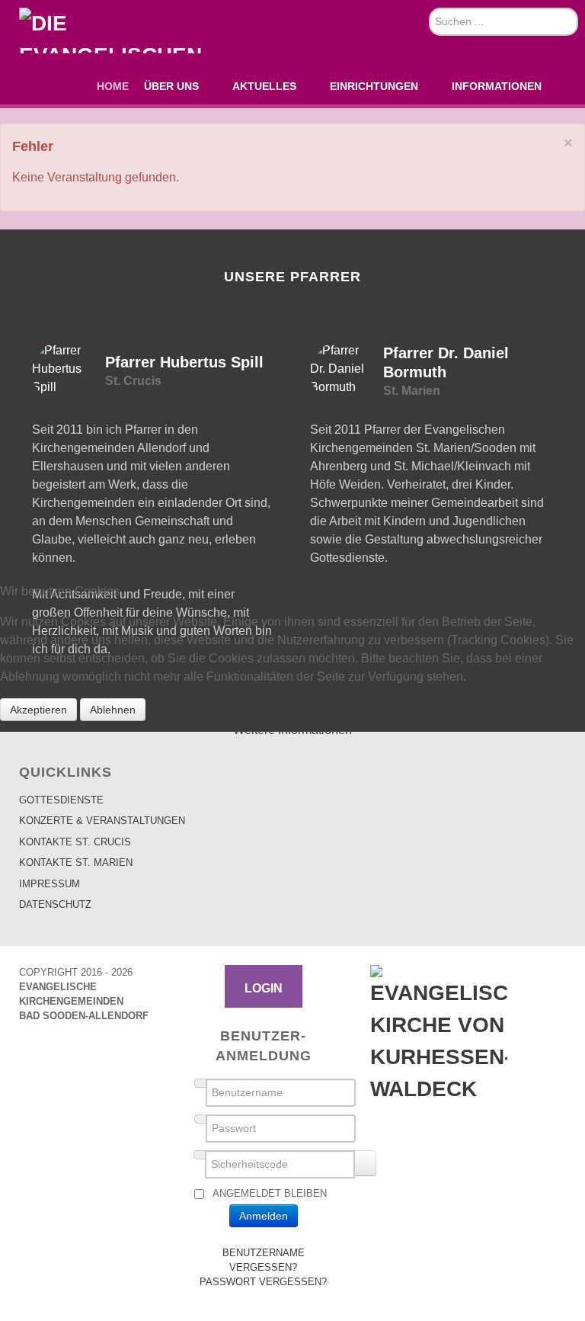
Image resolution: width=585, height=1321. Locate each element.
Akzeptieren (38, 710)
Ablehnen (113, 710)
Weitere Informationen (292, 729)
